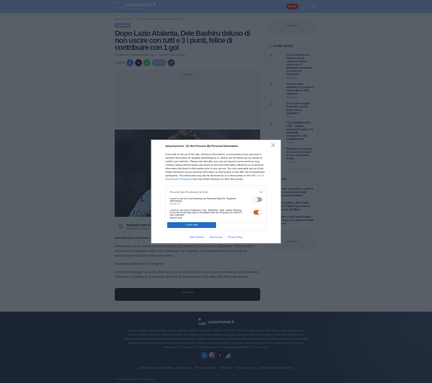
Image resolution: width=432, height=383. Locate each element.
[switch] (257, 199)
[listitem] (216, 192)
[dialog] (216, 191)
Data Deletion (197, 237)
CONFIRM (191, 225)
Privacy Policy (235, 237)
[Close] (274, 146)
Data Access (216, 237)
